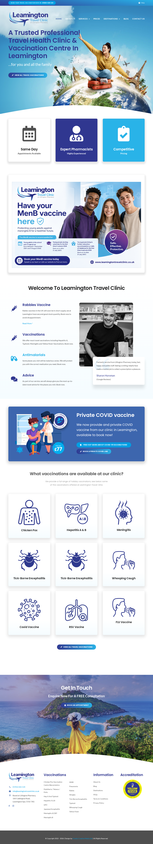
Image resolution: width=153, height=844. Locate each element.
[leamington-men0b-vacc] (76, 183)
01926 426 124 (19, 787)
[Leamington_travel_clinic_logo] (28, 11)
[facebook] (9, 806)
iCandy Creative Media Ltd (82, 838)
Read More (27, 323)
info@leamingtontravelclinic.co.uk (26, 791)
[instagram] (13, 806)
